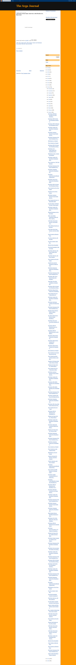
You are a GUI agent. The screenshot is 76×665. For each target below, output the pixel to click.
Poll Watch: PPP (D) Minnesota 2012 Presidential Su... (52, 413)
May (49, 103)
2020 (48, 69)
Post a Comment (19, 50)
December (50, 88)
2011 (48, 658)
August (49, 97)
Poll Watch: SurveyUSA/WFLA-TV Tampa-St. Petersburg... (53, 530)
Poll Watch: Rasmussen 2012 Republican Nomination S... (53, 545)
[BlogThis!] (32, 40)
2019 (48, 72)
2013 (48, 84)
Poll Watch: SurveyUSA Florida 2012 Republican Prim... (53, 181)
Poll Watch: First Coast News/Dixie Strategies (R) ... (53, 322)
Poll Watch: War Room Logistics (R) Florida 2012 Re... (53, 303)
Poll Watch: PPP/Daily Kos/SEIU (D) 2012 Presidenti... (52, 115)
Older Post (42, 70)
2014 (48, 82)
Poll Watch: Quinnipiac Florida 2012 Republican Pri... (53, 171)
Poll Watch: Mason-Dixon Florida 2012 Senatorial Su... (53, 337)
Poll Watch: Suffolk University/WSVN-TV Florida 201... (53, 476)
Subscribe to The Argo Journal (51, 17)
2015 (48, 80)
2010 (48, 660)
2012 (20, 42)
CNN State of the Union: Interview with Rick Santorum (53, 615)
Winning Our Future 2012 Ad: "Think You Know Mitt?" (53, 535)
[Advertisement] (26, 60)
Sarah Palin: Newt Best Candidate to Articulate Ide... (53, 283)
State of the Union (29, 43)
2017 (48, 76)
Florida (34, 42)
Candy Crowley (23, 42)
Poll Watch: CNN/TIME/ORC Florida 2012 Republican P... (53, 481)
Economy (30, 42)
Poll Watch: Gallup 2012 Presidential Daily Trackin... (52, 637)
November (50, 90)
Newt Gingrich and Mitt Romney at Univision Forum (52, 471)
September (50, 95)
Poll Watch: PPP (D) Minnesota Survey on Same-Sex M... (52, 327)
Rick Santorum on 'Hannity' (53, 350)
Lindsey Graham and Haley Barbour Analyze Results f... (53, 607)
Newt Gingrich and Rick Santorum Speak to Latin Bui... (53, 358)
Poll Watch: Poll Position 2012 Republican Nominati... (52, 565)
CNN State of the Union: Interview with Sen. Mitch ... (53, 231)
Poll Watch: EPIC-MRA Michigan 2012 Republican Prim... (53, 383)
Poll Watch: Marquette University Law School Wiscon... (53, 491)
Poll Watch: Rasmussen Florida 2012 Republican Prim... (53, 269)
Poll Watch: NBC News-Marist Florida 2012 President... (52, 278)
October (50, 92)
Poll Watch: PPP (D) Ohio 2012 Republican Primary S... (53, 120)
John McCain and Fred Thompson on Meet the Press (53, 264)
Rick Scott (23, 43)
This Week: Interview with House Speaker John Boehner (53, 252)
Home (30, 70)
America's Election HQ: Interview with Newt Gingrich (52, 458)
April (49, 105)
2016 (48, 78)
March (49, 107)
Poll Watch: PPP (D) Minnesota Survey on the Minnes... (53, 332)
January (49, 112)
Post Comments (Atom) (25, 73)
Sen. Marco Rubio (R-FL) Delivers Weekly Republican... (53, 317)
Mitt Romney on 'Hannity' (53, 140)
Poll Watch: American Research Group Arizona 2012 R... (53, 373)
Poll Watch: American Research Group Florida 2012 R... (53, 134)
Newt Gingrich (18, 43)
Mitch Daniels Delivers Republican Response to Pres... (53, 515)
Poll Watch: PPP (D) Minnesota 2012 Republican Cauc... (52, 486)
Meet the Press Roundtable (53, 245)
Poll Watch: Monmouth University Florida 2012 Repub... (53, 426)
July (49, 99)
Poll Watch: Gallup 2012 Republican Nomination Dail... (53, 129)
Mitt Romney (39, 42)
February (50, 110)
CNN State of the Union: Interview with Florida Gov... (53, 222)
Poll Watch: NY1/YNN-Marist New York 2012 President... (53, 520)
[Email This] (31, 40)
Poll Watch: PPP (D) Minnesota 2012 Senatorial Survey (53, 525)
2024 (48, 67)
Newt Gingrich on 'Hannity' (53, 143)
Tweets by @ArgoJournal (50, 10)
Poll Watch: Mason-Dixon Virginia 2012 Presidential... (53, 342)
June (49, 101)
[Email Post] (30, 40)
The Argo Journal (27, 6)
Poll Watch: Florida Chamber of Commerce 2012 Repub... (53, 540)
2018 (48, 74)
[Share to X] (33, 40)
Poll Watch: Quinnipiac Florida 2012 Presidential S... (53, 443)
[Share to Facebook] (34, 40)
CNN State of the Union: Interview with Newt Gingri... (53, 627)
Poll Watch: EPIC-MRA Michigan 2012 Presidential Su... (53, 388)
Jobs (36, 42)
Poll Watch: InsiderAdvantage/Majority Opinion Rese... (53, 176)
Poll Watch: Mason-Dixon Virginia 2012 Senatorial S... (53, 347)
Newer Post (18, 70)
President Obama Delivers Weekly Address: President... (53, 312)
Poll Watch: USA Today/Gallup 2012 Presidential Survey (52, 150)
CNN (27, 42)
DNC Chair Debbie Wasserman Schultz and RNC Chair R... (53, 217)
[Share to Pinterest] (36, 40)
